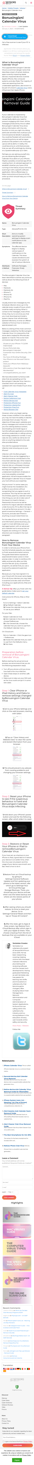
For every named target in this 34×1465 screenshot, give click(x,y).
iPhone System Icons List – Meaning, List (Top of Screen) (15, 1101)
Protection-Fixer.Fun (11, 407)
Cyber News (6, 1400)
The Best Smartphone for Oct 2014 (17, 1135)
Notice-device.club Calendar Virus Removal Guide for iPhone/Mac (17, 1090)
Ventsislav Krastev (10, 26)
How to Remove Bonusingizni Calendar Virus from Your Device (15, 197)
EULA (15, 55)
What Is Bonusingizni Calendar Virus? (14, 189)
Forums (4, 1409)
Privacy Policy (25, 55)
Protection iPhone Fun (12, 403)
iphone (22, 8)
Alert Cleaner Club (10, 396)
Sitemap (4, 1398)
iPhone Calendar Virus (13, 1065)
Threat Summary (7, 192)
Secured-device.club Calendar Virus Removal (16, 1077)
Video (3, 1407)
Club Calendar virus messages (15, 392)
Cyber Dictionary (7, 1403)
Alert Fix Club (9, 394)
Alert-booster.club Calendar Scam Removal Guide (17, 1111)
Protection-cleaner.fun (12, 405)
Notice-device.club (11, 400)
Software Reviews (7, 1405)
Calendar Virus (21, 88)
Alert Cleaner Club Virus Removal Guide (17, 1124)
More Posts (17, 1026)
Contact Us (5, 1423)
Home (4, 8)
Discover (5, 1395)
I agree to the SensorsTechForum (18, 1441)
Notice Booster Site (11, 409)
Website (25, 1026)
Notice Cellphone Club (12, 398)
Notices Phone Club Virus (14, 1146)
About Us (5, 1419)
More (3, 1415)
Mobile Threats (13, 8)
